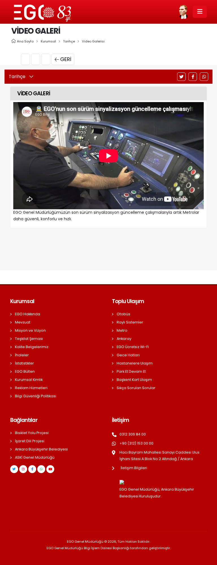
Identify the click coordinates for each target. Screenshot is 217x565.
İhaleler (22, 355)
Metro (122, 330)
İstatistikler (24, 363)
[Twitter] (181, 76)
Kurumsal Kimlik (29, 379)
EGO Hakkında (27, 314)
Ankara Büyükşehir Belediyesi (41, 449)
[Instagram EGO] (23, 469)
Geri (65, 59)
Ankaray (124, 338)
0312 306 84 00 (133, 434)
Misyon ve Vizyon (30, 330)
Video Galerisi (93, 41)
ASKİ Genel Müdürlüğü (35, 457)
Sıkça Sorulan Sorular (136, 387)
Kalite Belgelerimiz (31, 346)
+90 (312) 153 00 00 (136, 443)
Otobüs (123, 314)
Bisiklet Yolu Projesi (32, 432)
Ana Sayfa (25, 41)
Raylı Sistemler (130, 322)
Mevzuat (22, 322)
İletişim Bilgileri (134, 467)
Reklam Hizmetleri (31, 387)
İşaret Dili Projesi (29, 441)
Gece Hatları (128, 355)
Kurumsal (48, 41)
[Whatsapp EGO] (41, 469)
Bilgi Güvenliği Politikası (35, 396)
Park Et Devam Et (131, 371)
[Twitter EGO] (14, 469)
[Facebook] (192, 76)
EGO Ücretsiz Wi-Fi (133, 346)
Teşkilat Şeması (29, 338)
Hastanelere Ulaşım (135, 363)
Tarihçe (69, 41)
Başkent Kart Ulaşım (134, 379)
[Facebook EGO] (32, 469)
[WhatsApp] (204, 76)
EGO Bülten (25, 371)
